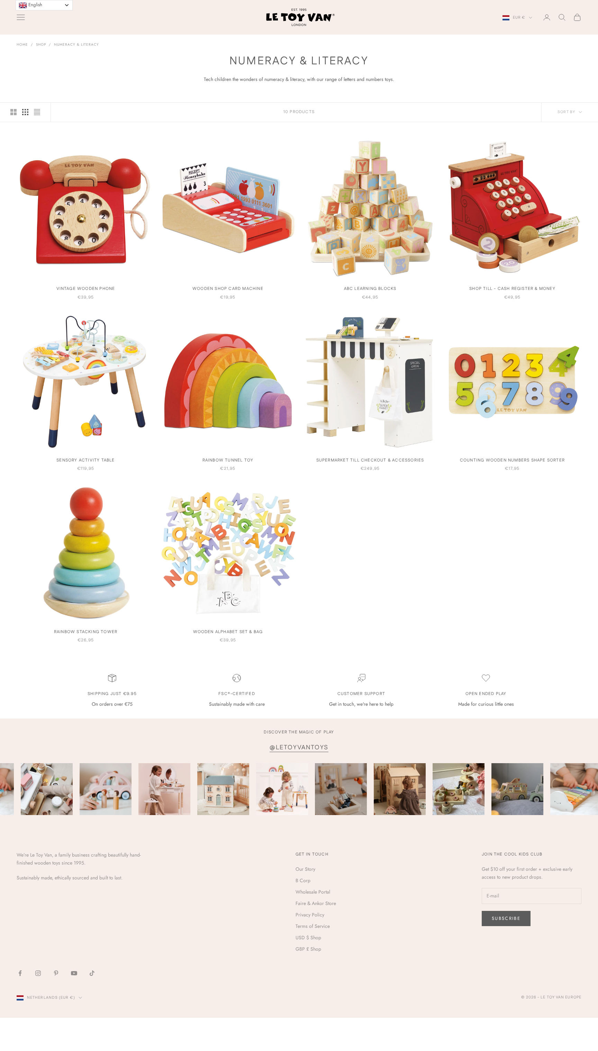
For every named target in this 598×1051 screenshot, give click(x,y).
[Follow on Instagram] (38, 973)
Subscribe (506, 918)
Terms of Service (313, 926)
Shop (41, 44)
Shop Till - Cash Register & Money (512, 289)
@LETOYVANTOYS (299, 747)
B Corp (303, 880)
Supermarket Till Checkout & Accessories (370, 460)
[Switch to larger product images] (13, 112)
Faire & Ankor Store (316, 903)
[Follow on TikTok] (92, 973)
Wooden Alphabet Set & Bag (228, 632)
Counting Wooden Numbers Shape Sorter (512, 460)
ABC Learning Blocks (370, 289)
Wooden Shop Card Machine (227, 289)
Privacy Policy (310, 914)
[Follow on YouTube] (74, 973)
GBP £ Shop (308, 948)
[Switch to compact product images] (37, 112)
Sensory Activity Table (85, 460)
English (34, 4)
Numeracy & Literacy (76, 44)
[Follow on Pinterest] (56, 973)
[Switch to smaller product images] (25, 112)
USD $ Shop (308, 937)
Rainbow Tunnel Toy (228, 460)
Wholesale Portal (313, 891)
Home (22, 44)
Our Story (305, 869)
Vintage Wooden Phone (85, 289)
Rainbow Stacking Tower (85, 632)
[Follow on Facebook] (20, 973)
